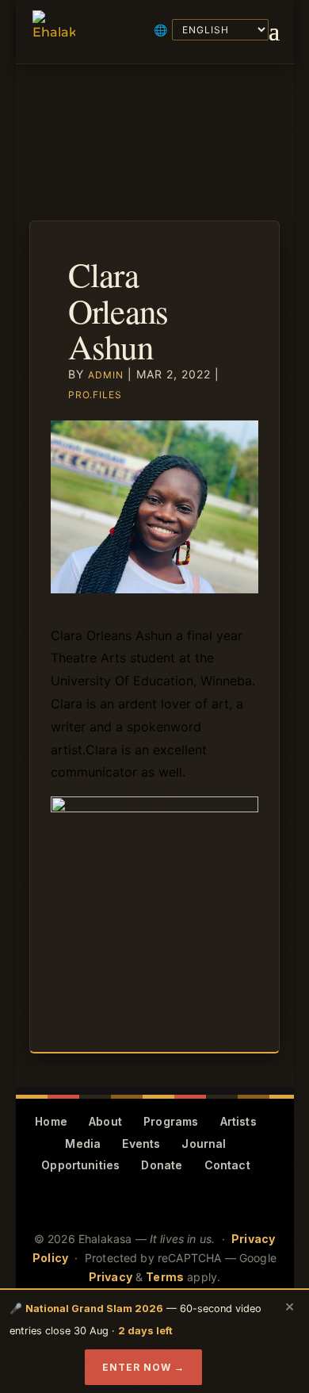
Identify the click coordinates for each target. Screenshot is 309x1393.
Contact (227, 1165)
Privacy (110, 1277)
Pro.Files (95, 395)
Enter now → (143, 1367)
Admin (106, 375)
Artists (238, 1121)
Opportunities (80, 1165)
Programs (170, 1121)
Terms (165, 1277)
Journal (203, 1143)
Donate (161, 1165)
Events (141, 1143)
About (105, 1121)
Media (83, 1143)
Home (51, 1121)
